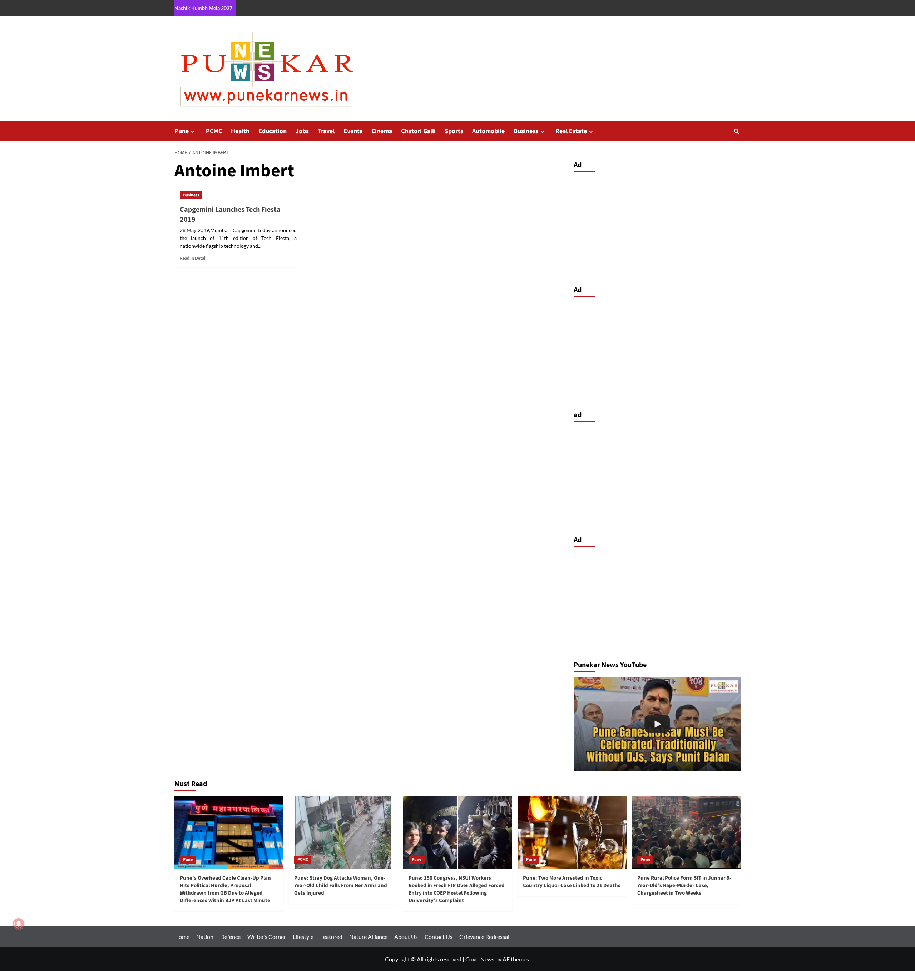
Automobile (488, 131)
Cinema (381, 131)
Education (272, 131)
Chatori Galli (418, 131)
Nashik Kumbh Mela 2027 (203, 8)
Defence (230, 936)
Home (181, 936)
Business (526, 131)
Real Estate (571, 131)
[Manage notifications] (18, 924)
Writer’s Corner (266, 936)
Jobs (302, 131)
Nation (204, 936)
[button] (736, 131)
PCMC (214, 131)
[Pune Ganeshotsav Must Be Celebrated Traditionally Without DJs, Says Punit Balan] (657, 724)
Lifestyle (303, 936)
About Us (406, 936)
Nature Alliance (368, 936)
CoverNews (479, 959)
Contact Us (438, 936)
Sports (454, 131)
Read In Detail (193, 258)
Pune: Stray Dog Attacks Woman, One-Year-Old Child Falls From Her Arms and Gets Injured (340, 885)
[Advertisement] (657, 227)
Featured (331, 936)
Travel (326, 131)
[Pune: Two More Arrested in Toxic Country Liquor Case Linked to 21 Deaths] (572, 832)
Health (240, 131)
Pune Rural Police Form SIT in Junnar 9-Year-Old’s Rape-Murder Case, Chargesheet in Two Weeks (684, 885)
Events (352, 131)
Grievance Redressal (484, 936)
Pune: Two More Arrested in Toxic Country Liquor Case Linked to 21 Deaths (571, 881)
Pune (181, 131)
